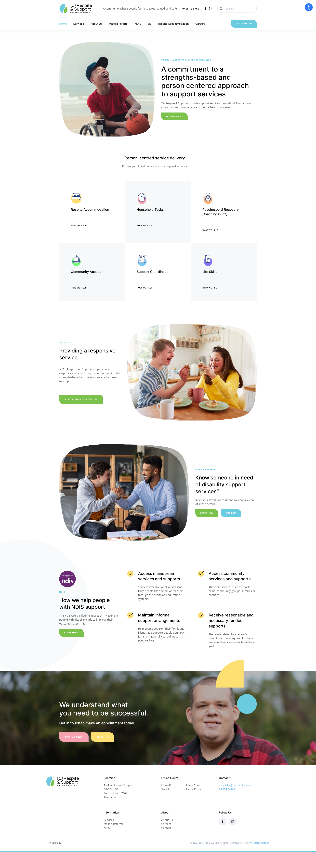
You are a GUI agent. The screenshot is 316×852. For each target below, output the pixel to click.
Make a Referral (118, 23)
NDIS (138, 23)
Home (63, 23)
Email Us (231, 513)
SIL (149, 23)
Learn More (71, 632)
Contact (166, 828)
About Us (96, 23)
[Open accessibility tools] (309, 7)
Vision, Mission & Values (81, 399)
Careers (200, 23)
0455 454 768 (190, 8)
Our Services (174, 116)
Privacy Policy (54, 842)
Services (78, 23)
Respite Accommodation (173, 23)
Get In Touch (244, 23)
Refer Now (206, 513)
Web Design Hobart (259, 842)
